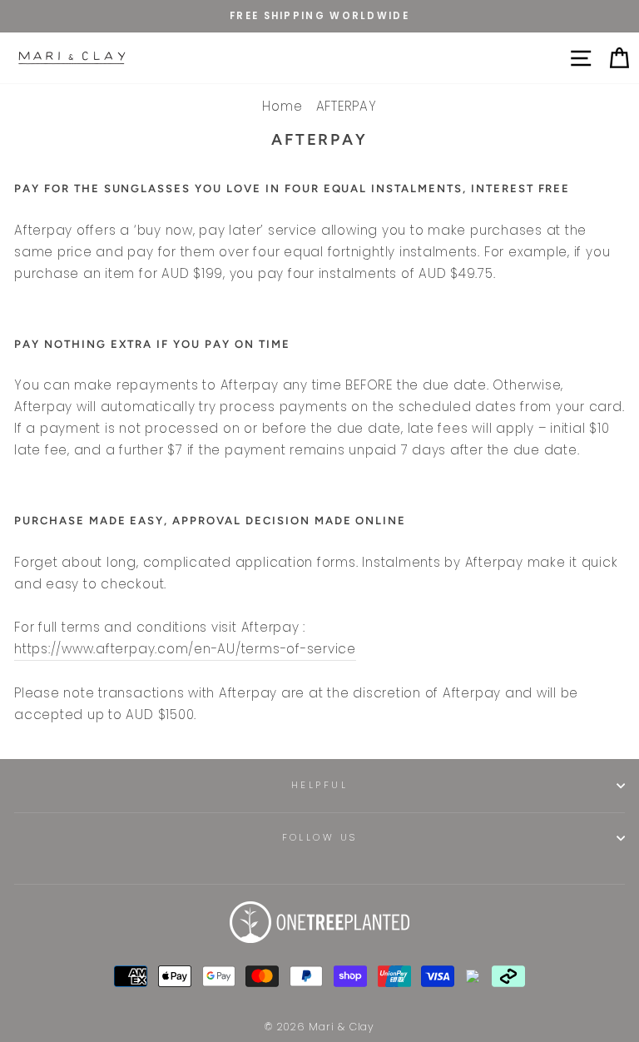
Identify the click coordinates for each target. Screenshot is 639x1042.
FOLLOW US (320, 837)
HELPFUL (319, 784)
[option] (319, 16)
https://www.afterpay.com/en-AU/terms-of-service (185, 648)
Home (282, 106)
